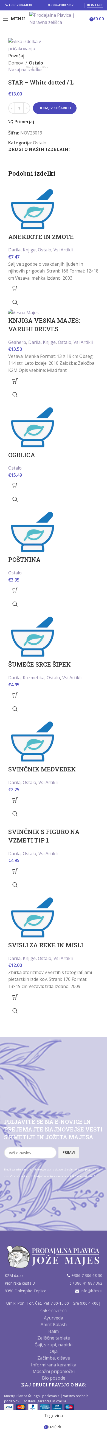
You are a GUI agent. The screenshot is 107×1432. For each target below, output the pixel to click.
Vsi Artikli (63, 250)
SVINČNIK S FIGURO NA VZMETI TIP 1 (44, 836)
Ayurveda (53, 1318)
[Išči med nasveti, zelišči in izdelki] (87, 18)
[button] (15, 288)
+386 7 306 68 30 (86, 1275)
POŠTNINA (24, 559)
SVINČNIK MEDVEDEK (42, 769)
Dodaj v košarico (54, 107)
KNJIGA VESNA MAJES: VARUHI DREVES (44, 324)
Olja (54, 1351)
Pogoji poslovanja (46, 1396)
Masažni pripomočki (54, 1371)
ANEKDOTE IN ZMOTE (41, 237)
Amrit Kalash (54, 1324)
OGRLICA (21, 455)
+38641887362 (62, 5)
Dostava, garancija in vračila (44, 1401)
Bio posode (53, 1378)
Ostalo (36, 63)
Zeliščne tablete (53, 1338)
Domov (16, 63)
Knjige (29, 250)
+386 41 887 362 (87, 1283)
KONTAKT (95, 5)
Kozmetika (33, 678)
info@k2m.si (91, 1290)
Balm (53, 1331)
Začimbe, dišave (53, 1358)
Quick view (15, 302)
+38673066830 (20, 5)
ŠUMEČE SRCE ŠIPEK (39, 664)
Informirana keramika (53, 1365)
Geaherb (17, 342)
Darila (14, 250)
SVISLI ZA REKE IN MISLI (45, 945)
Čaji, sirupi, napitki (53, 1345)
